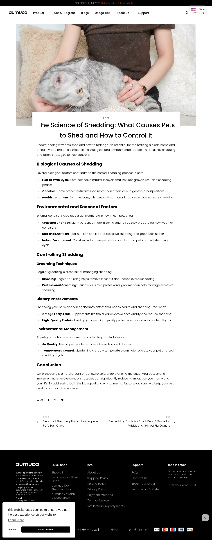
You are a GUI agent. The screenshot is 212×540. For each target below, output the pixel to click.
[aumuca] (18, 12)
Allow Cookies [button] (45, 529)
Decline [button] (12, 529)
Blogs (106, 118)
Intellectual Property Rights (106, 506)
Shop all (57, 472)
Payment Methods (100, 495)
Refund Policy (96, 484)
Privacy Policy (96, 489)
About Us (93, 472)
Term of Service (98, 500)
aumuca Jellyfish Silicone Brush (63, 496)
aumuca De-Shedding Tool (61, 487)
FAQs (135, 472)
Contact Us (139, 478)
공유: (40, 400)
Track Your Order (143, 484)
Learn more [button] (16, 520)
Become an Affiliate (145, 489)
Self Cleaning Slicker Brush (65, 479)
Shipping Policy (97, 478)
